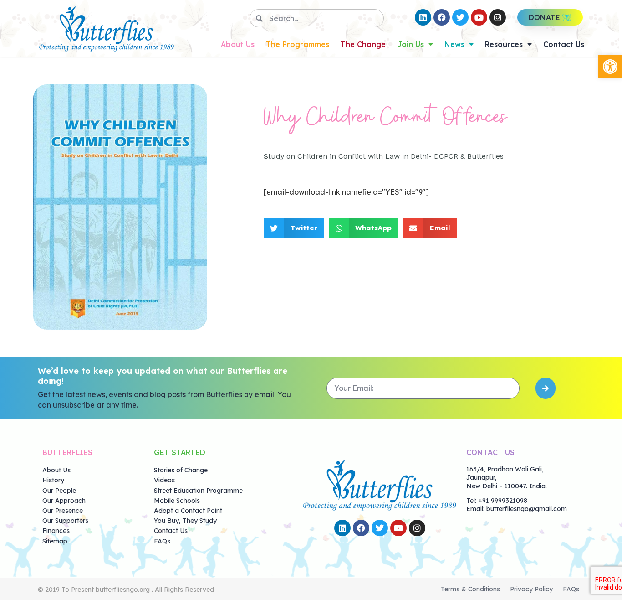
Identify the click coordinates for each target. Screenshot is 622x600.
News (454, 44)
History (53, 480)
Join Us (410, 44)
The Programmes (297, 44)
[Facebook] (441, 17)
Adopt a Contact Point (188, 511)
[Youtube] (479, 17)
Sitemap (54, 541)
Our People (59, 490)
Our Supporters (65, 521)
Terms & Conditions (470, 589)
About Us (238, 44)
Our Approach (64, 501)
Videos (164, 480)
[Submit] (545, 388)
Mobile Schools (177, 501)
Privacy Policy (531, 589)
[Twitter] (460, 17)
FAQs (162, 541)
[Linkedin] (423, 17)
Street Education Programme (198, 490)
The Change (363, 44)
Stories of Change (181, 470)
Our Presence (62, 511)
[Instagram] (497, 17)
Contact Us (563, 44)
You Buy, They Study (185, 521)
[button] (610, 66)
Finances (56, 531)
